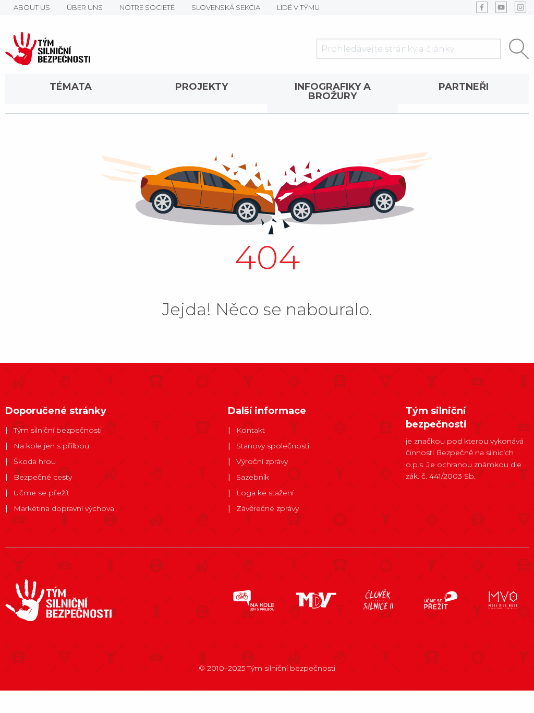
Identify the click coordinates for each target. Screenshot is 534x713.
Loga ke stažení (265, 492)
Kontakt (250, 430)
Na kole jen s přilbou (51, 445)
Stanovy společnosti (272, 445)
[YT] (501, 7)
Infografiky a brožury (333, 91)
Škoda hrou (35, 461)
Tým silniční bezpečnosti (58, 430)
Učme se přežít (41, 492)
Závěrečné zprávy (267, 508)
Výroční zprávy (262, 461)
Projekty (201, 86)
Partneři (464, 86)
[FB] (482, 7)
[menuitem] (70, 93)
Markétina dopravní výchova (64, 508)
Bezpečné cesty (43, 477)
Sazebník (252, 477)
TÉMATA (71, 86)
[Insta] (520, 7)
